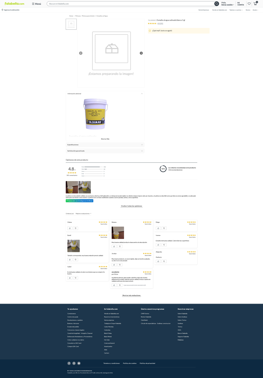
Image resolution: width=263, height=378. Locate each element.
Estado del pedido (73, 327)
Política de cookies (130, 363)
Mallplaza (180, 340)
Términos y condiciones (111, 363)
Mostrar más (105, 139)
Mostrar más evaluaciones (132, 295)
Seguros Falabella (183, 336)
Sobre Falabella (182, 313)
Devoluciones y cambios (75, 320)
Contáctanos (71, 313)
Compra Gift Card (73, 346)
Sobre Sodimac (182, 317)
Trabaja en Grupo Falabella (112, 323)
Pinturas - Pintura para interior (85, 16)
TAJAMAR (151, 20)
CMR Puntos (145, 313)
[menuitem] (235, 10)
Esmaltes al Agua (102, 16)
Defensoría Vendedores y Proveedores (79, 336)
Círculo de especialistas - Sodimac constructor (156, 323)
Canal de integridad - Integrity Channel (79, 333)
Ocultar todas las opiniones (131, 206)
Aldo (105, 350)
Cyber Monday (109, 327)
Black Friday (108, 333)
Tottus (180, 327)
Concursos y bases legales (75, 330)
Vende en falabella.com (111, 313)
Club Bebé (144, 320)
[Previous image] (80, 53)
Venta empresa (109, 320)
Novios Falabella (146, 317)
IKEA (179, 330)
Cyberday (107, 330)
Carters (106, 353)
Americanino (108, 346)
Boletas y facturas (73, 323)
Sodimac (180, 323)
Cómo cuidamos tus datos (75, 340)
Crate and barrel (109, 343)
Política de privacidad (147, 363)
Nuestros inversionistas (111, 317)
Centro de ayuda (72, 317)
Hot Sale (107, 340)
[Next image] (141, 53)
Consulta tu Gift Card (74, 343)
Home (71, 16)
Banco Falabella (182, 333)
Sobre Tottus (182, 320)
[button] (133, 3)
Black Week (108, 336)
